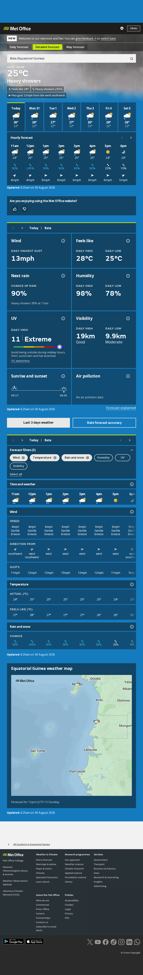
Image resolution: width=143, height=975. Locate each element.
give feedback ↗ (86, 38)
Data (96, 873)
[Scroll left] (122, 137)
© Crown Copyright (130, 952)
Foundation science (75, 877)
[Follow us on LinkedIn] (129, 941)
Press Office (42, 909)
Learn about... (43, 881)
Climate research (74, 868)
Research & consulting (106, 877)
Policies (69, 895)
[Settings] (122, 28)
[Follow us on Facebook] (106, 941)
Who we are (42, 900)
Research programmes (77, 854)
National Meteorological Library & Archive (15, 871)
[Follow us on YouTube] (98, 941)
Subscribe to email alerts (46, 928)
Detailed (47, 47)
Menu (133, 28)
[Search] (130, 58)
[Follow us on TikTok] (113, 941)
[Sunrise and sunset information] (63, 376)
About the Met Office (48, 895)
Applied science (73, 873)
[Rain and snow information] (131, 627)
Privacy (69, 913)
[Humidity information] (127, 276)
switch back (108, 38)
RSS (67, 917)
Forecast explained (121, 407)
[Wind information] (131, 512)
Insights (98, 881)
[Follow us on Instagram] (121, 941)
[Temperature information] (131, 584)
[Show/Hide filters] (131, 450)
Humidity (103, 457)
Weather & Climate (47, 854)
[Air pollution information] (127, 376)
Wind (15, 458)
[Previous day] (13, 227)
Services (98, 854)
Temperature (40, 458)
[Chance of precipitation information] (63, 276)
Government (101, 859)
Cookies (69, 904)
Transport (99, 864)
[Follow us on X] (90, 941)
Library (68, 881)
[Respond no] (24, 209)
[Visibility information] (127, 318)
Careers (40, 913)
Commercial (42, 904)
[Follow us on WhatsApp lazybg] (137, 941)
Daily (19, 47)
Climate (40, 873)
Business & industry (105, 868)
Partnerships (43, 917)
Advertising (100, 886)
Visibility (18, 466)
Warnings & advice (46, 864)
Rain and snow (73, 458)
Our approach (72, 859)
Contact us (42, 922)
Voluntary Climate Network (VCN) (13, 893)
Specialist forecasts (47, 877)
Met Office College (13, 860)
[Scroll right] (131, 137)
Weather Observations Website (15, 882)
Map (75, 47)
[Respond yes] (14, 209)
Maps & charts (44, 868)
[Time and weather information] (131, 484)
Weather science (74, 864)
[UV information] (63, 318)
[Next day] (22, 227)
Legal (68, 909)
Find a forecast (44, 859)
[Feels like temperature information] (127, 241)
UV (123, 457)
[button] (77, 684)
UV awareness (20, 361)
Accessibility (72, 900)
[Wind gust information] (63, 241)
